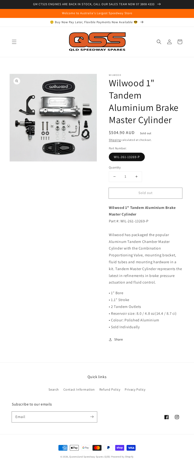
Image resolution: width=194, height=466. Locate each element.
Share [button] (118, 339)
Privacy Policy (135, 389)
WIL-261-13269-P (127, 157)
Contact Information (79, 389)
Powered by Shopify (122, 456)
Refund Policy (109, 389)
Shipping (115, 140)
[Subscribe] (92, 417)
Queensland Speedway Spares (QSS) (89, 456)
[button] (14, 42)
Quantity (115, 167)
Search (53, 389)
